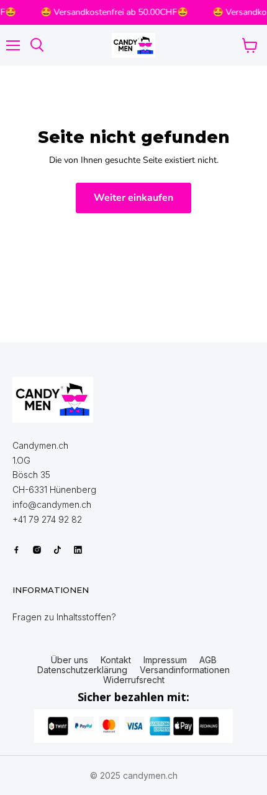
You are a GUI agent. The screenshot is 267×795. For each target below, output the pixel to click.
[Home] (52, 400)
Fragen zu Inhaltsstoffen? (64, 617)
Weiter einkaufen (133, 197)
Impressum (165, 660)
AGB (208, 660)
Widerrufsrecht (134, 680)
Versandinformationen (185, 670)
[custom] (16, 550)
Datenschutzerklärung (82, 670)
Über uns (69, 660)
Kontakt (116, 660)
